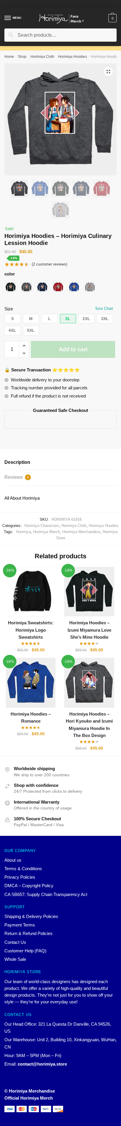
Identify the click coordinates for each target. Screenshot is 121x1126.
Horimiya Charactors (41, 525)
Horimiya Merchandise (81, 532)
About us (12, 860)
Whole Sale (15, 959)
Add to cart (73, 349)
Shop (22, 57)
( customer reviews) (49, 264)
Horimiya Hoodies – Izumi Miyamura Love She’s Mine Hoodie (89, 630)
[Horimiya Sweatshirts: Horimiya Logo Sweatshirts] (31, 591)
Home (9, 57)
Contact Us (15, 942)
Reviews (16, 477)
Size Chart (104, 308)
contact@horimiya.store (42, 1063)
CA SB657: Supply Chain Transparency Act (45, 894)
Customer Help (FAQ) (25, 950)
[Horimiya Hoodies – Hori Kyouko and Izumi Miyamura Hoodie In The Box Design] (89, 682)
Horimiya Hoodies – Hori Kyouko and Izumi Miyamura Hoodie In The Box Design (89, 724)
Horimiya (23, 532)
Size (8, 308)
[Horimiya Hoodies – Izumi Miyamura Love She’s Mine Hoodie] (89, 591)
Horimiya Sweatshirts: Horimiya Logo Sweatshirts (30, 630)
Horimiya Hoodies (72, 57)
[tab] (60, 462)
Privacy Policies (19, 877)
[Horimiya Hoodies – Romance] (31, 682)
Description (17, 462)
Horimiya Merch (46, 532)
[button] (12, 319)
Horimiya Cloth (42, 57)
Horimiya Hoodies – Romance (31, 717)
